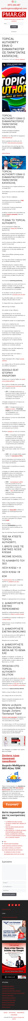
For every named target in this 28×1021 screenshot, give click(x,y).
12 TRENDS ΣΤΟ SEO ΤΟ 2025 (14, 821)
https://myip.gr (6, 153)
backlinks (10, 431)
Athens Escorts (6, 909)
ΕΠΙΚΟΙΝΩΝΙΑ (14, 1014)
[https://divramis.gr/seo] (14, 782)
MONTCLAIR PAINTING (8, 1002)
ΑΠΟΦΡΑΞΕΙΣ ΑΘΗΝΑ (8, 986)
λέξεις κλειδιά (7, 619)
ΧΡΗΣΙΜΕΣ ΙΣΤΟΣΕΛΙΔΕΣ (9, 1000)
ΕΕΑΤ (12, 490)
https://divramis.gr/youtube (14, 142)
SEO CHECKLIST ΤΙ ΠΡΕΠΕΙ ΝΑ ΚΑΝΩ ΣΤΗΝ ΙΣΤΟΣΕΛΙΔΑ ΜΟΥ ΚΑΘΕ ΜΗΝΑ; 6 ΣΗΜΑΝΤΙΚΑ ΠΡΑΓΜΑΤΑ (16, 832)
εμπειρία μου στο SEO (19, 294)
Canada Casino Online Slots (9, 917)
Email (5, 23)
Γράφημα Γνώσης (10, 409)
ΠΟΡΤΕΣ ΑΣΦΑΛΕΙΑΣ (8, 995)
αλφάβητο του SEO (13, 581)
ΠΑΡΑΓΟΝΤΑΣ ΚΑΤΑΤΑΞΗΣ (15, 850)
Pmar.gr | (15, 1017)
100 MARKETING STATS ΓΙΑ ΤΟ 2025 (14, 854)
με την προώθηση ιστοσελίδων (16, 685)
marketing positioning (11, 845)
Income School (7, 579)
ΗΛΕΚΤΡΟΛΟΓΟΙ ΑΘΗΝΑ (8, 998)
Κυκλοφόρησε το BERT (16, 482)
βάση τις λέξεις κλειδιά (17, 614)
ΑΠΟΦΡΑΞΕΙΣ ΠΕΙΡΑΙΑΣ (8, 988)
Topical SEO (14, 228)
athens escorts (6, 1007)
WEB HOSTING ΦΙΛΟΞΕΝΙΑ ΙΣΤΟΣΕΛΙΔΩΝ (13, 993)
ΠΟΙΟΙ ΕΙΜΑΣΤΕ (20, 1012)
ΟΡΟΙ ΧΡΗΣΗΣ (12, 1012)
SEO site (16, 683)
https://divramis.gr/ (7, 137)
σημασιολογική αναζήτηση (14, 386)
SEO (5, 841)
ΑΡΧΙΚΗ (5, 1012)
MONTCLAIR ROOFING (8, 1005)
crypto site (22, 678)
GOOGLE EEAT (8, 843)
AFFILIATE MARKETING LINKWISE (11, 991)
